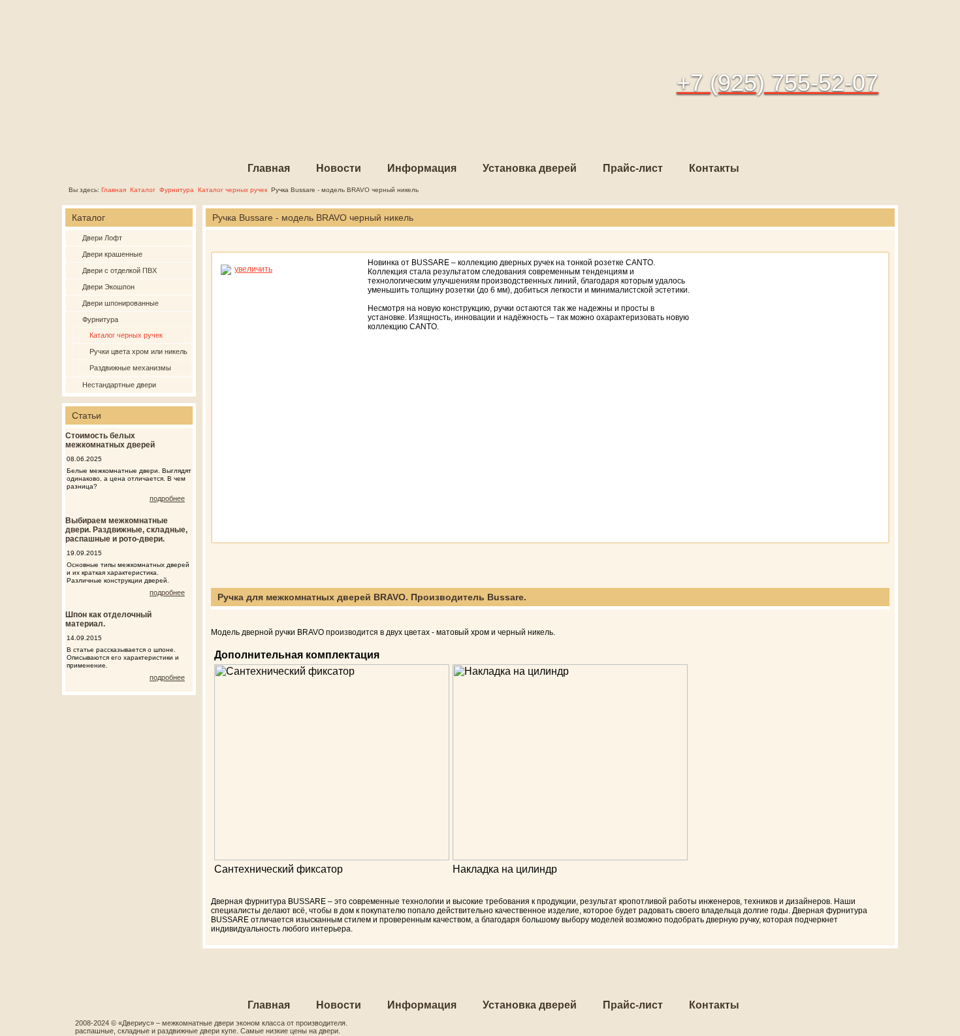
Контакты (714, 168)
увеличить (253, 269)
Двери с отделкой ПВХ (119, 270)
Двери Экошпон (108, 287)
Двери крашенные (112, 254)
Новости (338, 168)
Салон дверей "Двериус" (167, 69)
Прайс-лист (633, 168)
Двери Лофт (102, 238)
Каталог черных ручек (232, 189)
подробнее (167, 498)
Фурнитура (176, 189)
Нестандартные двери (119, 385)
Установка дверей (530, 168)
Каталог (142, 189)
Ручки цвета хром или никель (138, 351)
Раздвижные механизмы (130, 368)
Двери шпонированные (120, 303)
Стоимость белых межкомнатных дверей (110, 440)
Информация (421, 168)
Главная (269, 168)
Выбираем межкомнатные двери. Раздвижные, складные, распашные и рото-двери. (126, 529)
